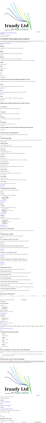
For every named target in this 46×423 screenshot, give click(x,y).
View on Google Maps (3, 313)
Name (1, 295)
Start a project (2, 33)
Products (1, 32)
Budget (44, 295)
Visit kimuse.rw (2, 99)
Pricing (10, 32)
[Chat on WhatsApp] (1, 414)
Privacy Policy (2, 405)
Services (6, 32)
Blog (13, 32)
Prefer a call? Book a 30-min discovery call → (6, 328)
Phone (22, 295)
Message (12, 299)
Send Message (24, 299)
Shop (8, 32)
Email (11, 295)
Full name (1, 422)
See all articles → (2, 263)
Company (33, 295)
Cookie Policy (9, 405)
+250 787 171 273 (5, 321)
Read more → (2, 242)
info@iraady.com (2, 184)
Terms (5, 405)
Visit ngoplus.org (2, 87)
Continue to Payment (38, 422)
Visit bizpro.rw (2, 93)
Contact (16, 32)
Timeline (5, 299)
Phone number (24, 422)
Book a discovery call (3, 43)
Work (4, 32)
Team (12, 32)
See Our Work (9, 43)
